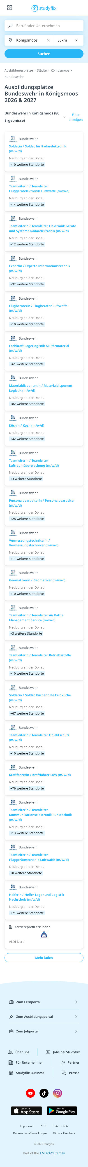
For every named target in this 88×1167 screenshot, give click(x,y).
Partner (73, 1062)
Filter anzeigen (76, 117)
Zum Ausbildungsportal (34, 1016)
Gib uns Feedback (64, 1133)
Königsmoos (60, 70)
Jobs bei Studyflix (66, 1052)
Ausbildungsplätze (19, 70)
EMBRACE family (52, 1153)
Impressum (27, 1126)
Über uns (22, 1052)
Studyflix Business (30, 1073)
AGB (43, 1126)
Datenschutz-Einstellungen (30, 1133)
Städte (42, 70)
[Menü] (9, 8)
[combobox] (69, 40)
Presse (74, 1073)
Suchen (44, 53)
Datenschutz (60, 1126)
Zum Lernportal (28, 1002)
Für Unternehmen (30, 1062)
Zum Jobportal (27, 1031)
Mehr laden (44, 957)
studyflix (48, 8)
